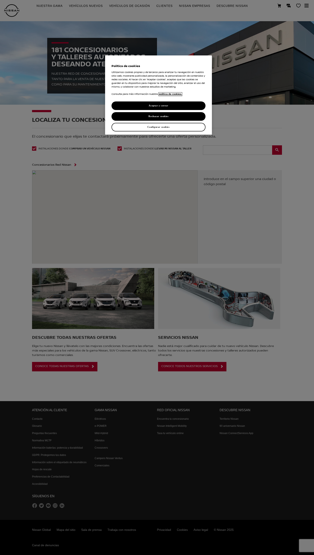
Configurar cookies (158, 127)
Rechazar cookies (158, 116)
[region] (158, 95)
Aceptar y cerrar (158, 105)
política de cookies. (170, 94)
